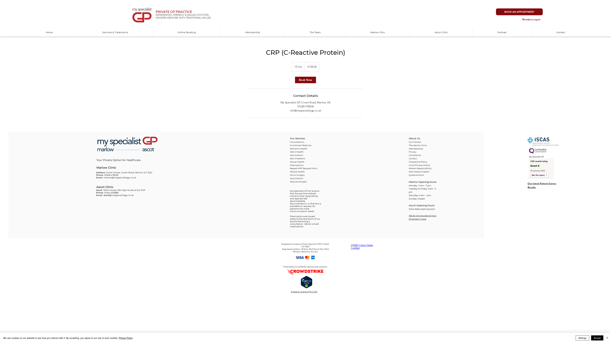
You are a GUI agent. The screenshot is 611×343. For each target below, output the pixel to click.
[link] (305, 80)
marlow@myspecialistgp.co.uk (120, 177)
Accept (597, 338)
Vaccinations (296, 178)
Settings (582, 338)
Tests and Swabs (298, 181)
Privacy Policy (126, 338)
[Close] (607, 337)
